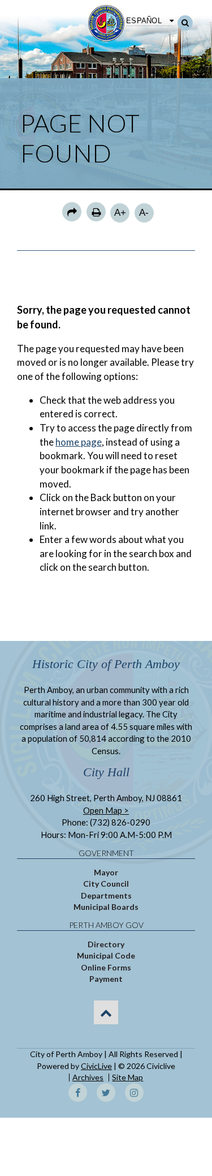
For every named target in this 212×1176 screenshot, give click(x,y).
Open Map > (106, 810)
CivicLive (96, 1066)
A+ (120, 212)
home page (78, 442)
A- (144, 212)
